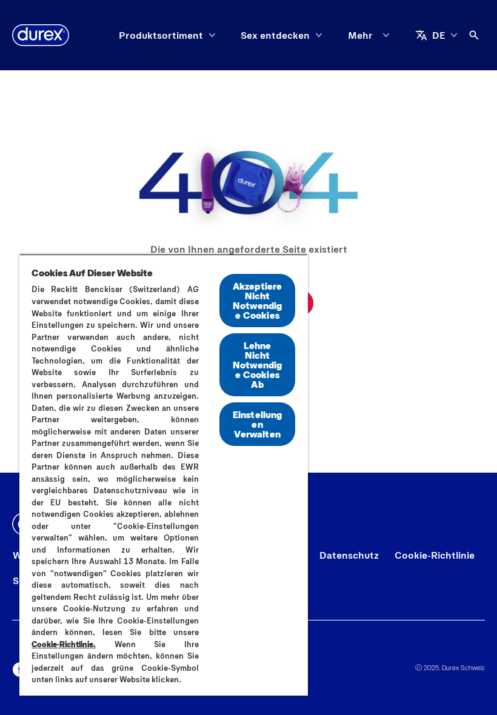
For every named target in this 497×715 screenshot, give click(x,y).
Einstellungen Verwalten (257, 423)
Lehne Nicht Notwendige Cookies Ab (257, 364)
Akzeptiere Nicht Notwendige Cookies (257, 300)
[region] (163, 475)
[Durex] (40, 35)
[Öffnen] (474, 35)
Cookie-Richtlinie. (64, 644)
